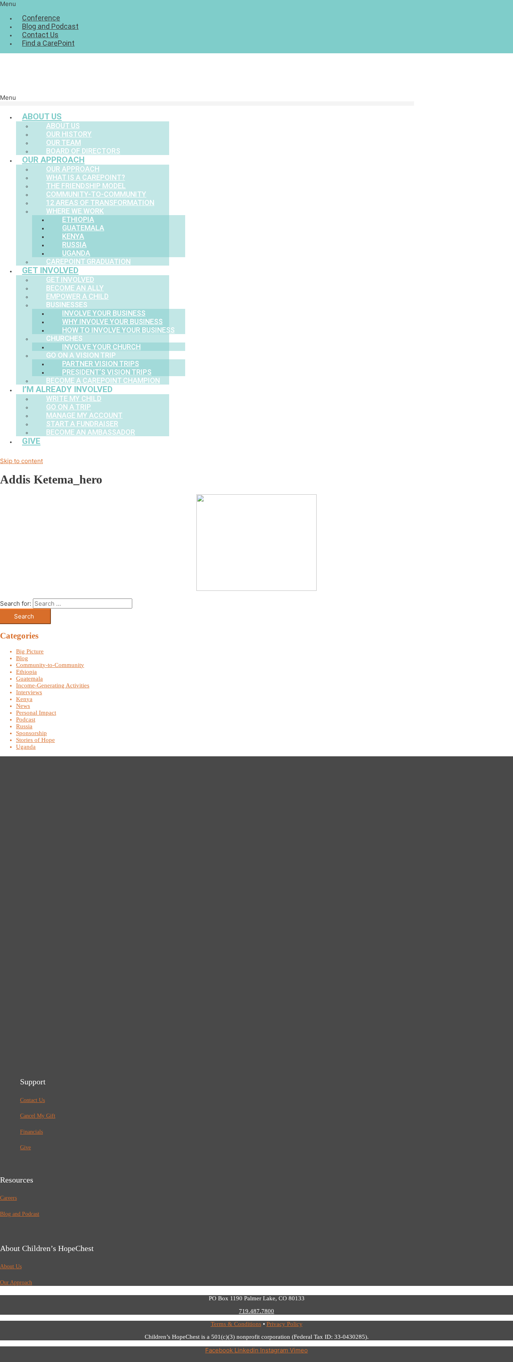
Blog (22, 658)
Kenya (24, 699)
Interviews (29, 692)
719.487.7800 (256, 1311)
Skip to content (21, 461)
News (23, 706)
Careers (8, 1198)
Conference (41, 18)
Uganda (26, 746)
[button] (256, 4)
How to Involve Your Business (118, 330)
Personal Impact (36, 712)
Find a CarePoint (48, 43)
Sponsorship (31, 733)
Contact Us (40, 34)
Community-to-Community (50, 665)
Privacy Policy (285, 1324)
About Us (11, 1266)
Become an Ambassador (90, 432)
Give (31, 441)
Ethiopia (26, 672)
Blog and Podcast (50, 26)
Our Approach (16, 1282)
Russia (24, 726)
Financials (31, 1132)
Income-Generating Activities (52, 685)
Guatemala (29, 678)
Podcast (25, 719)
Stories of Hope (35, 740)
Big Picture (30, 651)
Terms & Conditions (236, 1324)
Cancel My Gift (37, 1116)
